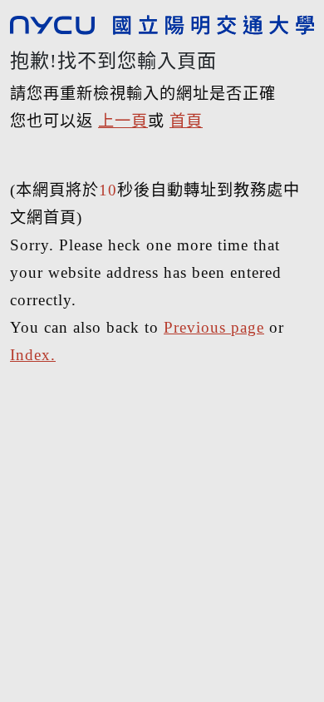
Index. (33, 354)
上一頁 (123, 121)
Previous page (214, 327)
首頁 (186, 121)
